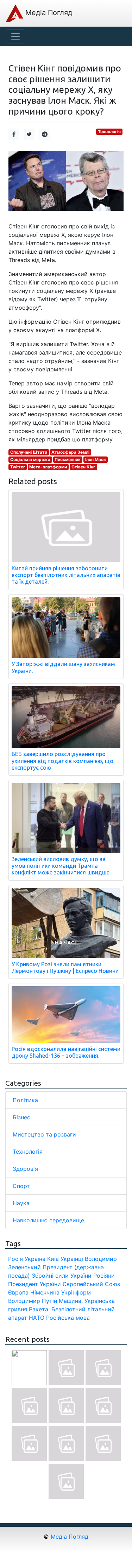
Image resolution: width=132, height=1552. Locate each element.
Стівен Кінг (83, 466)
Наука (21, 1203)
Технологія (109, 131)
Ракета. (39, 1309)
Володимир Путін (32, 1300)
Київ (53, 1258)
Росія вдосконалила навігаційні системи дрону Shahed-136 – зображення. (66, 1052)
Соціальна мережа (30, 459)
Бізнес (21, 1117)
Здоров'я (25, 1168)
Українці (72, 1258)
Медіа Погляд (47, 12)
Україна (35, 1258)
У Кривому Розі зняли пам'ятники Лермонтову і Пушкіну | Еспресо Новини (65, 967)
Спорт (21, 1185)
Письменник (68, 459)
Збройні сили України (62, 1275)
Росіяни (104, 1275)
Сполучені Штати (28, 452)
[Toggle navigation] (15, 36)
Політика (25, 1100)
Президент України (34, 1283)
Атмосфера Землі (70, 452)
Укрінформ (76, 1292)
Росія (15, 1258)
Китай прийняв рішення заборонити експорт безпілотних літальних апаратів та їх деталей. (66, 575)
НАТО (36, 1317)
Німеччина (44, 1292)
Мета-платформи (48, 466)
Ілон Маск (95, 459)
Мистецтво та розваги (44, 1134)
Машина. (71, 1300)
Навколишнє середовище (48, 1220)
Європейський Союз (91, 1283)
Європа (18, 1292)
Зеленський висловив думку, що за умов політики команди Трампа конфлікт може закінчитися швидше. (61, 865)
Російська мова (68, 1317)
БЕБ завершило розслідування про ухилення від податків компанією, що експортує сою (62, 760)
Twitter (17, 466)
